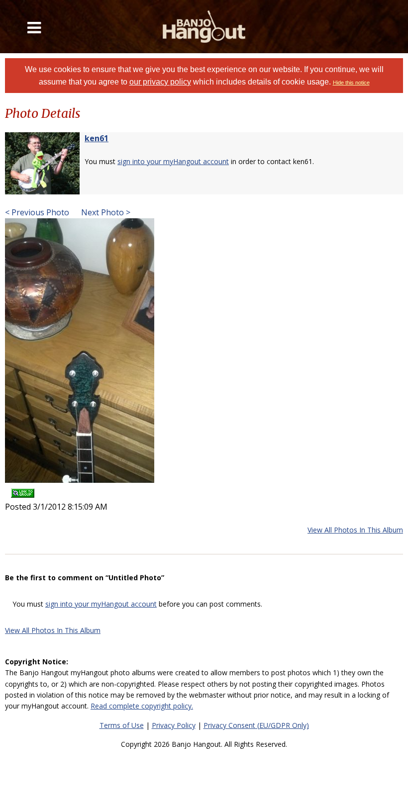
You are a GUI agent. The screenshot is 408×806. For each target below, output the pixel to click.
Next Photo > (104, 212)
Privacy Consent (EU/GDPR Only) (256, 725)
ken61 (96, 138)
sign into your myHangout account (173, 161)
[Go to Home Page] (204, 26)
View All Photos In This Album (355, 530)
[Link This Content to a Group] (22, 489)
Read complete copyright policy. (142, 706)
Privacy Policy (174, 725)
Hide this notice (351, 83)
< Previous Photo (37, 212)
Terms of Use (122, 725)
